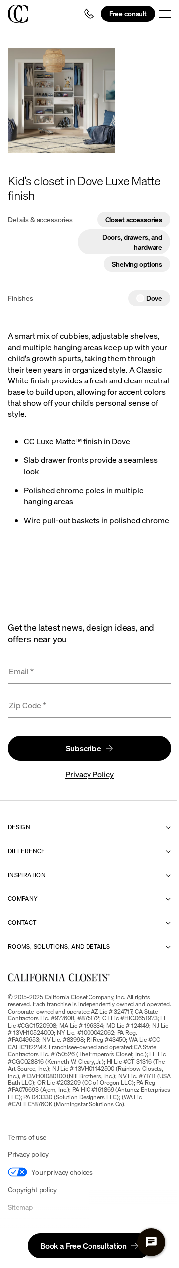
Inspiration (27, 875)
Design (19, 827)
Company (23, 899)
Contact (22, 923)
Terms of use (27, 1136)
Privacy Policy (89, 774)
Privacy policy (28, 1154)
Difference (26, 851)
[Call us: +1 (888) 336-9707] (89, 14)
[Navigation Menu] (165, 14)
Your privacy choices (62, 1172)
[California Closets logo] (18, 14)
